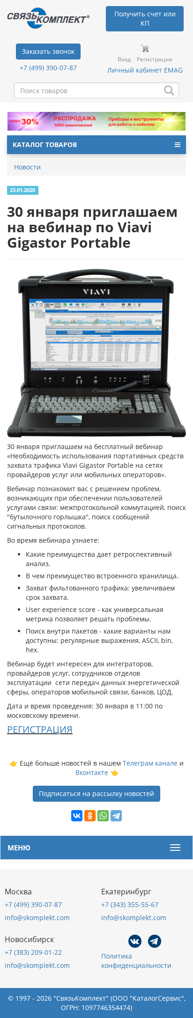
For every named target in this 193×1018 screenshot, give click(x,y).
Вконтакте (91, 772)
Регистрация (154, 59)
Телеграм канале (150, 763)
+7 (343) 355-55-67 (129, 904)
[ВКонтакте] (76, 815)
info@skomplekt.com (37, 917)
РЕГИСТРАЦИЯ (40, 729)
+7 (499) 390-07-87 (48, 67)
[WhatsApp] (103, 815)
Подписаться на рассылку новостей (96, 793)
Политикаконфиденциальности (136, 961)
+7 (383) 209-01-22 (33, 952)
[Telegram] (116, 815)
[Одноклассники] (90, 815)
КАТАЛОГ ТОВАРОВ (45, 144)
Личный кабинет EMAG (145, 70)
